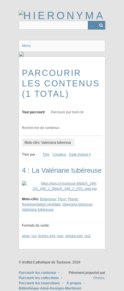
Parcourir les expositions (39, 283)
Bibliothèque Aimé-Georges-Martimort (50, 288)
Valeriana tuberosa (77, 204)
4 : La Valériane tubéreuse (62, 170)
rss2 (87, 236)
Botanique (48, 199)
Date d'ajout (78, 154)
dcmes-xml (46, 236)
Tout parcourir (33, 112)
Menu (26, 46)
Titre (46, 154)
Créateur (59, 154)
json (60, 236)
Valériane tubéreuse (38, 210)
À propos (73, 283)
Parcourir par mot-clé (67, 112)
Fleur (62, 199)
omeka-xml (73, 236)
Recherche (101, 25)
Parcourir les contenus (37, 273)
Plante (73, 199)
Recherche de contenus (40, 128)
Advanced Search (92, 25)
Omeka (98, 278)
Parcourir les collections (39, 278)
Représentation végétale (41, 204)
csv (33, 236)
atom (26, 236)
